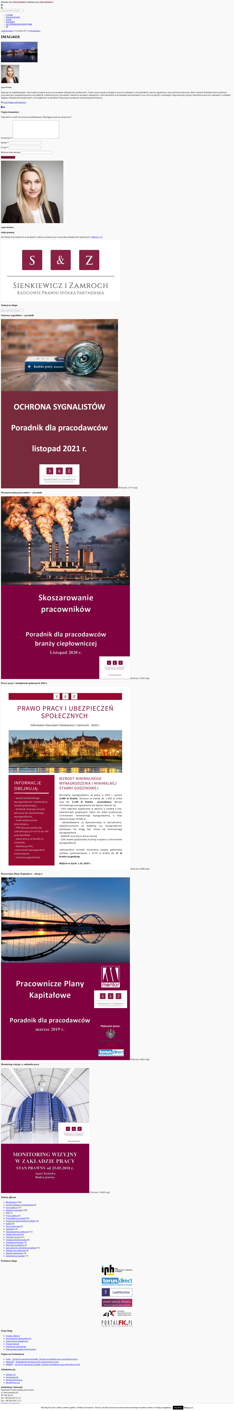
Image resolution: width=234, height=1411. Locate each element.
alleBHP (9, 1364)
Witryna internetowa (10, 152)
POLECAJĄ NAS (13, 17)
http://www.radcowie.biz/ (14, 102)
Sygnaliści (10, 1229)
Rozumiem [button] (178, 1408)
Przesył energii (12, 1344)
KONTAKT (10, 22)
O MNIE (9, 15)
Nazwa (5, 142)
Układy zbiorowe (13, 1234)
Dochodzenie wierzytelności (18, 1338)
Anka (8, 1359)
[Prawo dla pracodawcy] (27, 2)
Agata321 (10, 1361)
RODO (8, 1223)
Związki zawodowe (14, 1253)
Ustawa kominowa (14, 1242)
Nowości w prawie (14, 1210)
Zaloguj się (11, 1374)
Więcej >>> (188, 1407)
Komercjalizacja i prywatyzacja (19, 1205)
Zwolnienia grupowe (15, 1256)
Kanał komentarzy (14, 1380)
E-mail (4, 147)
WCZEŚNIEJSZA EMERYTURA (19, 24)
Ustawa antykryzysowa (16, 1239)
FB (7, 27)
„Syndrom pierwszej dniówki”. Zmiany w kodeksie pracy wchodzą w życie (45, 1359)
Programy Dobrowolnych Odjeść (21, 1221)
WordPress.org (13, 1382)
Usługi (8, 20)
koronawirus (11, 1207)
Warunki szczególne (15, 1245)
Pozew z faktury (13, 1335)
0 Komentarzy (34, 31)
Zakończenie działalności (17, 1341)
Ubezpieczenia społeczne (17, 1231)
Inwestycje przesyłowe (16, 1346)
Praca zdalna (12, 1215)
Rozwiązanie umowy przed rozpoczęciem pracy (37, 1361)
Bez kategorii (12, 1202)
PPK (8, 1213)
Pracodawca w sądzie (15, 1218)
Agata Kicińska (7, 31)
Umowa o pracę (13, 1237)
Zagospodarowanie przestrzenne (21, 1349)
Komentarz (7, 138)
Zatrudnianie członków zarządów (21, 1247)
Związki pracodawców (16, 1250)
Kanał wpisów (12, 1377)
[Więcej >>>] (97, 237)
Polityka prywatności (10, 1403)
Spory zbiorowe (13, 1226)
